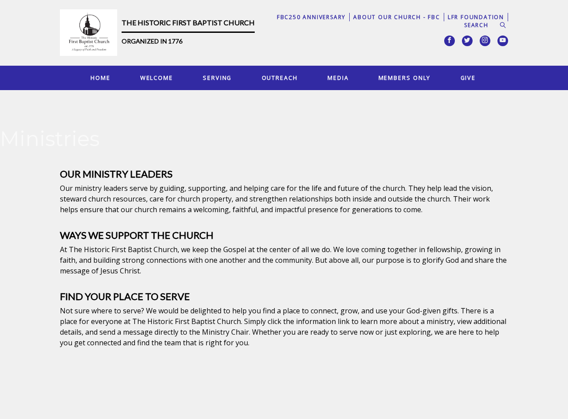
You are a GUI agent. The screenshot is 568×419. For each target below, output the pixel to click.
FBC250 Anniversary (311, 17)
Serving (217, 78)
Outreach (280, 78)
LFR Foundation (476, 17)
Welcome (156, 78)
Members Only (405, 78)
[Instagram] (485, 41)
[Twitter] (467, 41)
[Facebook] (449, 41)
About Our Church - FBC (396, 17)
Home (100, 78)
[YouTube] (502, 41)
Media (337, 78)
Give (468, 78)
